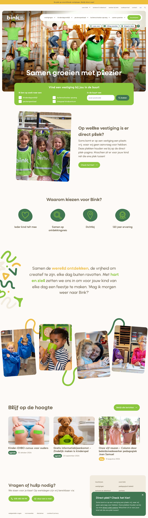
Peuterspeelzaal (80, 17)
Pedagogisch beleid (126, 486)
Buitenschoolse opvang (98, 17)
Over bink (122, 482)
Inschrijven (134, 17)
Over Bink (85, 7)
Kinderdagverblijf (64, 17)
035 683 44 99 (20, 499)
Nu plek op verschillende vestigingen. (74, 2)
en (141, 7)
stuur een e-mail (44, 499)
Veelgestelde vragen (14, 513)
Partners (122, 491)
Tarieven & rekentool (99, 7)
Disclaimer (40, 513)
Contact (134, 7)
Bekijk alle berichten (125, 407)
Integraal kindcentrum (66, 101)
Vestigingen (48, 17)
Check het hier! (87, 165)
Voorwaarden (29, 513)
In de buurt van (94, 92)
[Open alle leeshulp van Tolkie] (138, 26)
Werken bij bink (113, 7)
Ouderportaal (125, 7)
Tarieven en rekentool (103, 491)
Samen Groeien (117, 17)
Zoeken (124, 98)
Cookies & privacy (53, 513)
